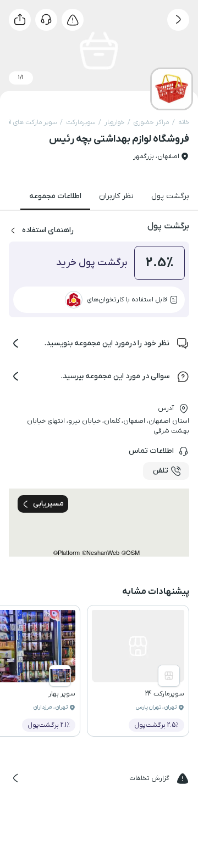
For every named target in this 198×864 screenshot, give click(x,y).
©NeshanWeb (100, 552)
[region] (99, 523)
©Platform (66, 552)
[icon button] (178, 20)
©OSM (131, 552)
